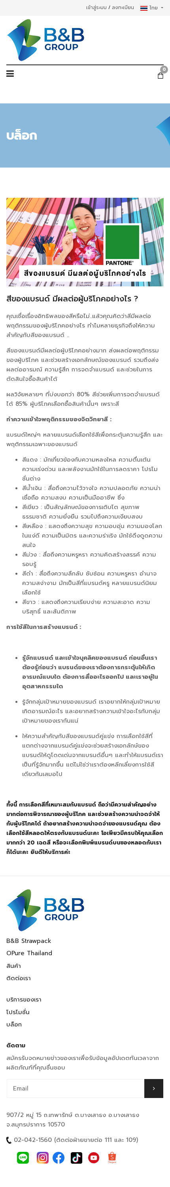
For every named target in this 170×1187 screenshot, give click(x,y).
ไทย (153, 7)
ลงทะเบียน (123, 7)
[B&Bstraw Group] (45, 40)
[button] (10, 75)
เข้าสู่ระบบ (96, 7)
